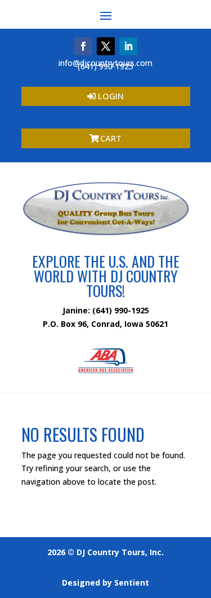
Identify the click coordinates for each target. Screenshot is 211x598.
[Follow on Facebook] (83, 46)
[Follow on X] (106, 46)
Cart (111, 138)
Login (111, 95)
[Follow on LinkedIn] (128, 46)
